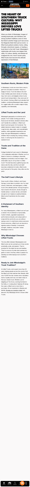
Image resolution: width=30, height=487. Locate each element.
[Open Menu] (2, 5)
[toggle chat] (22, 483)
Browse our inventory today (14, 290)
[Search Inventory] (27, 5)
